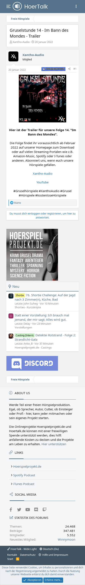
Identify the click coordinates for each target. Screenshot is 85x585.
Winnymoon (66, 539)
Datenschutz (27, 555)
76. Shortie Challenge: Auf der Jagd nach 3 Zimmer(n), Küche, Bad (45, 297)
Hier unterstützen (53, 444)
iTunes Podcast (23, 484)
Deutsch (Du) (50, 549)
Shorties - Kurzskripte (28, 307)
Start (10, 559)
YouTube (42, 182)
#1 (75, 69)
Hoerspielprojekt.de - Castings (33, 347)
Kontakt (12, 555)
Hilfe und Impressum (55, 555)
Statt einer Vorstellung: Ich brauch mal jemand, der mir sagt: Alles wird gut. (42, 317)
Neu (15, 286)
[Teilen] (69, 69)
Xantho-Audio (21, 42)
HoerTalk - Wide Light (23, 549)
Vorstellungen (23, 327)
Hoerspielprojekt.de (27, 466)
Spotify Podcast (24, 475)
